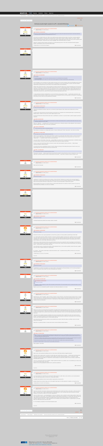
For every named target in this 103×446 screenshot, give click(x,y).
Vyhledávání (40, 13)
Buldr (25, 225)
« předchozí (79, 18)
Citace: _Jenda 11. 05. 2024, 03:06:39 (39, 126)
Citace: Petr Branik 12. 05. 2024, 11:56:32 (39, 278)
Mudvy (25, 305)
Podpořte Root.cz (44, 444)
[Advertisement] (51, 5)
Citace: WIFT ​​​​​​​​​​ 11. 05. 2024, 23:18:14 (39, 149)
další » (82, 18)
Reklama (33, 444)
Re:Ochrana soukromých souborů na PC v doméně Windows (46, 28)
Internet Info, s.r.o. (40, 443)
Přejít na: (68, 417)
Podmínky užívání (38, 444)
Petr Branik (25, 259)
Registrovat (51, 13)
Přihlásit (45, 13)
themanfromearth (25, 292)
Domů (31, 13)
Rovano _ (25, 371)
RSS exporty (50, 444)
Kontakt (30, 444)
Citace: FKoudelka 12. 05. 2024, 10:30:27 (39, 230)
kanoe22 (25, 70)
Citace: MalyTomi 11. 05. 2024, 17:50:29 (39, 132)
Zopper (25, 27)
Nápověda (35, 13)
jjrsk (25, 101)
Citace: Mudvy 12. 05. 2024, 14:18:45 (39, 333)
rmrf (25, 211)
